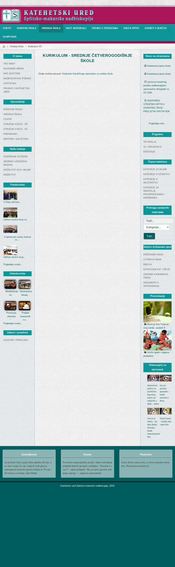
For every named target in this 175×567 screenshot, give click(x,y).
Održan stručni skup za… (16, 219)
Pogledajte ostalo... (13, 264)
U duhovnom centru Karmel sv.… (17, 238)
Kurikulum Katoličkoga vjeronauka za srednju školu (87, 73)
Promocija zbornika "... (11, 316)
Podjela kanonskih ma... (25, 316)
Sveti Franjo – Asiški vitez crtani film (166, 421)
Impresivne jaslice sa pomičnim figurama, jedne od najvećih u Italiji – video (153, 394)
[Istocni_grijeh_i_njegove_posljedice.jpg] (157, 340)
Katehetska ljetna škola (159, 66)
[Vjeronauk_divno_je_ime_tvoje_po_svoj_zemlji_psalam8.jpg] (157, 311)
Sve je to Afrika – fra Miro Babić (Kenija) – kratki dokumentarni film (153, 427)
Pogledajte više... (157, 123)
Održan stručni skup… (14, 257)
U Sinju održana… (12, 202)
